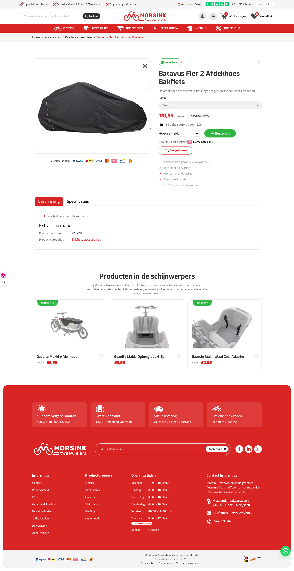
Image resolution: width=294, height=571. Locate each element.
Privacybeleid (40, 490)
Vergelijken (178, 150)
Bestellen (222, 133)
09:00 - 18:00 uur (150, 490)
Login (202, 16)
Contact (37, 482)
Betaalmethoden (42, 511)
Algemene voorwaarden (188, 563)
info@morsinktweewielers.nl (233, 512)
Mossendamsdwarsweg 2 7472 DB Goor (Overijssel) (231, 503)
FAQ (35, 497)
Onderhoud (232, 28)
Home (36, 37)
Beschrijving (49, 201)
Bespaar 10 (47, 302)
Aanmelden (215, 449)
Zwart (166, 105)
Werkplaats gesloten (142, 523)
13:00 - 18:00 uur (150, 482)
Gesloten (145, 529)
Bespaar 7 (202, 302)
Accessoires (100, 28)
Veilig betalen (40, 518)
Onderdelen (134, 28)
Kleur (162, 98)
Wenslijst (264, 15)
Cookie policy (165, 563)
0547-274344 (222, 521)
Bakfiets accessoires (78, 37)
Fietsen (68, 28)
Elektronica (169, 28)
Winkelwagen (237, 15)
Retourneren (39, 525)
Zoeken (93, 16)
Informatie (264, 4)
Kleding (201, 28)
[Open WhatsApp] (285, 551)
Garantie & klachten (44, 504)
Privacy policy (147, 563)
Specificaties (78, 201)
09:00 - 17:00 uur (150, 520)
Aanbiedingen (40, 532)
